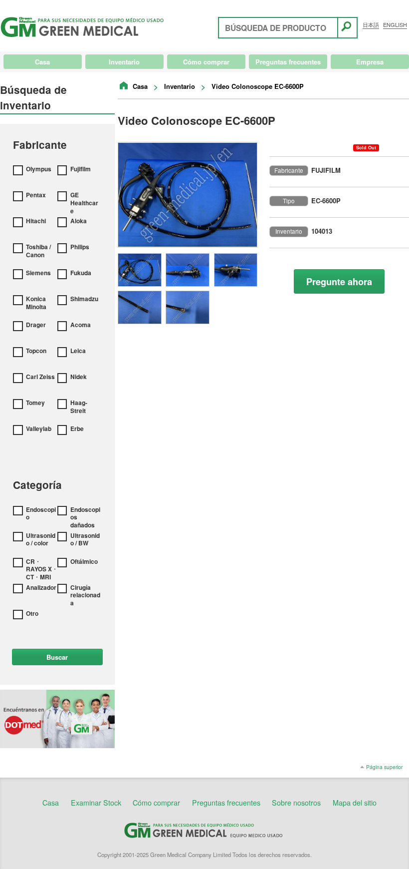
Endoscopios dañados (85, 517)
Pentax (36, 195)
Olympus (38, 169)
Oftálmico (84, 562)
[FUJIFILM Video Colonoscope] (187, 195)
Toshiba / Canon (38, 251)
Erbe (77, 429)
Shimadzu (84, 299)
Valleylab (38, 429)
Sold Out (366, 147)
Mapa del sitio (355, 803)
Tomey (35, 403)
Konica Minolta (36, 303)
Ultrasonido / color (40, 539)
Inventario (179, 86)
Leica (78, 351)
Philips (79, 247)
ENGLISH (395, 24)
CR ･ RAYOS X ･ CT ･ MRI (41, 569)
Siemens (38, 273)
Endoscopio (41, 513)
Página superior (384, 767)
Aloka (78, 221)
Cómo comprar (156, 803)
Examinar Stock (96, 803)
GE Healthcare (84, 203)
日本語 (371, 24)
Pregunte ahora (339, 281)
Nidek (78, 377)
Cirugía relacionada (85, 595)
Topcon (36, 351)
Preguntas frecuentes (226, 803)
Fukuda (80, 273)
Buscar (57, 657)
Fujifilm (80, 169)
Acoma (80, 325)
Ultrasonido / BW (85, 539)
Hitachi (36, 221)
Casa (140, 86)
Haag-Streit (78, 407)
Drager (36, 325)
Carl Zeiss (40, 377)
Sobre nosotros (296, 803)
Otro (32, 614)
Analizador (41, 588)
